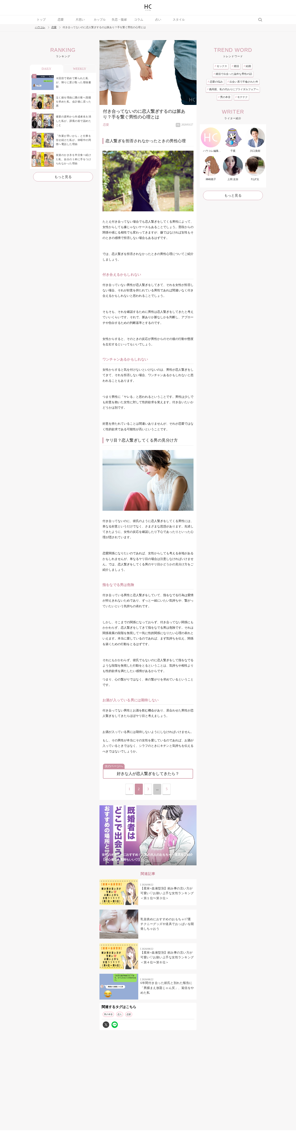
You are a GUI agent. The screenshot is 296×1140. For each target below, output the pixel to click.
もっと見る (63, 177)
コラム (138, 19)
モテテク (241, 97)
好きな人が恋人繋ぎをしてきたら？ (148, 773)
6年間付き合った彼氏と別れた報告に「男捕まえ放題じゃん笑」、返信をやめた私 (167, 987)
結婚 (247, 66)
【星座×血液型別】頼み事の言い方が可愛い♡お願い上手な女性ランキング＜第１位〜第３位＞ (167, 893)
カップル (100, 19)
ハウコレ (40, 27)
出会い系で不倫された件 (243, 81)
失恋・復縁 (119, 19)
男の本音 (108, 1014)
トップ (41, 19)
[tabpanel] (148, 835)
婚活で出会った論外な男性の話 (233, 73)
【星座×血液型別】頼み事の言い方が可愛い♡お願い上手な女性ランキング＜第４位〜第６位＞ (167, 957)
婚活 (235, 66)
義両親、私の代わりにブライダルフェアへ (233, 89)
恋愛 (61, 19)
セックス (221, 66)
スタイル (179, 19)
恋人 (119, 1014)
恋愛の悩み (215, 81)
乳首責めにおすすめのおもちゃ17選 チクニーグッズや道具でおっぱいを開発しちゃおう (167, 924)
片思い (80, 19)
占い (158, 19)
